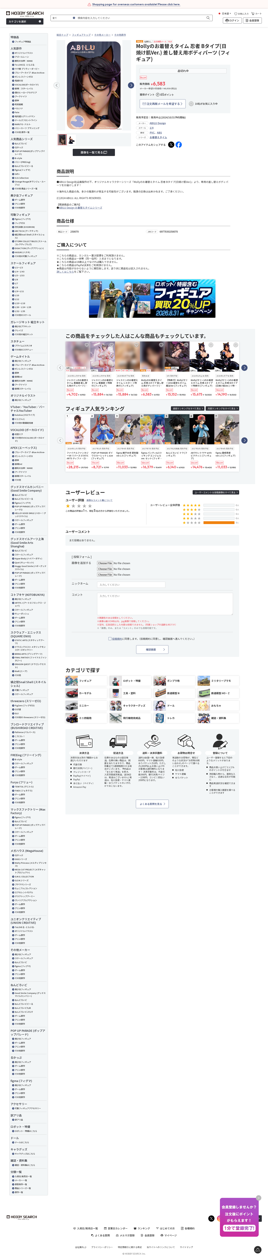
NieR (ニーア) (21, 671)
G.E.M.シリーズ (22, 880)
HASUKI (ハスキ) (22, 252)
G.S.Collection (22, 177)
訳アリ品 (19, 1119)
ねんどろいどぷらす (24, 1011)
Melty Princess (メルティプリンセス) (31, 864)
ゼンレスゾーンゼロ (24, 76)
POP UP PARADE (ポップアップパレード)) (30, 508)
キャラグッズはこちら (25, 1153)
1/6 (16, 279)
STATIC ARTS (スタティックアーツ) (29, 642)
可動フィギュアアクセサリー (28, 1108)
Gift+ (17, 173)
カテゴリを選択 (17, 21)
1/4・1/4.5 (19, 271)
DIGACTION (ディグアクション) (29, 248)
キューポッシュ (22, 613)
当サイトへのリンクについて (161, 1247)
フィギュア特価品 (23, 41)
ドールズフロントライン (26, 120)
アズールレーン (22, 56)
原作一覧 (19, 1192)
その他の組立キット (24, 334)
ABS (159, 132)
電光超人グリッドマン (25, 116)
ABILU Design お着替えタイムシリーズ (80, 207)
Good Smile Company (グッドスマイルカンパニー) (30, 995)
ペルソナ (19, 108)
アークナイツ (21, 96)
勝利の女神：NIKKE (24, 60)
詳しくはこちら (65, 271)
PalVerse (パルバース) (25, 732)
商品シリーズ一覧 (23, 1188)
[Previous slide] (57, 85)
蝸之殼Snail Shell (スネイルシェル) (30, 236)
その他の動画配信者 (24, 422)
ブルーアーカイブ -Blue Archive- (30, 72)
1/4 (151, 128)
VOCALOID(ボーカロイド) (27, 84)
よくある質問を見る (151, 804)
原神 (17, 100)
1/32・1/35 (20, 311)
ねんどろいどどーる (24, 166)
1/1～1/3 (19, 267)
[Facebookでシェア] (179, 145)
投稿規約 (117, 639)
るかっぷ (19, 147)
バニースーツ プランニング (27, 128)
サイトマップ (186, 1247)
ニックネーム (80, 583)
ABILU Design (158, 123)
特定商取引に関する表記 (130, 1247)
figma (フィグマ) (23, 219)
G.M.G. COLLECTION (24, 876)
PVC (152, 132)
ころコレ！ (20, 736)
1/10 (17, 295)
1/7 (16, 283)
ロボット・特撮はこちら (26, 1130)
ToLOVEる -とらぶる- (25, 927)
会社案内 (79, 1247)
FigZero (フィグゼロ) (25, 705)
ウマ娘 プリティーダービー (27, 68)
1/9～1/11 (19, 291)
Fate (17, 112)
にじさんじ (20, 418)
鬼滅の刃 (19, 80)
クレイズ (19, 330)
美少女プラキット (23, 326)
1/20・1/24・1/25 (23, 307)
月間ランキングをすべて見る (222, 408)
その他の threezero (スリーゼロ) (30, 717)
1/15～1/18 (20, 303)
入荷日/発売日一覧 (23, 1176)
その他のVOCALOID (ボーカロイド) (29, 439)
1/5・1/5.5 (19, 275)
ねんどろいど (21, 143)
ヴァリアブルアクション (26, 900)
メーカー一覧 (21, 1180)
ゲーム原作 (20, 199)
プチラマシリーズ (23, 884)
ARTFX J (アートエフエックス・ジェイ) (30, 604)
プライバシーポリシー (102, 1247)
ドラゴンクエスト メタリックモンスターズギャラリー (30, 648)
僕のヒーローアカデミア (26, 92)
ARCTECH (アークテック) (26, 230)
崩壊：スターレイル (24, 88)
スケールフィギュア (24, 520)
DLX (17, 713)
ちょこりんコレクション (26, 888)
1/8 (16, 287)
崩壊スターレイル (23, 388)
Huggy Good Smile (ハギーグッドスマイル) (30, 568)
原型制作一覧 (21, 1184)
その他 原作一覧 (22, 132)
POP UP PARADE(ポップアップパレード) (30, 153)
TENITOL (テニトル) (24, 786)
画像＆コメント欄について (100, 500)
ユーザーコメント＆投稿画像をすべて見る (215, 492)
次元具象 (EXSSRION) (25, 226)
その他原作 (20, 207)
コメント (77, 595)
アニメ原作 (20, 203)
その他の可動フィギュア (26, 256)
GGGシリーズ (21, 859)
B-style (18, 158)
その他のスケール (23, 315)
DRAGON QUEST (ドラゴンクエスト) (30, 666)
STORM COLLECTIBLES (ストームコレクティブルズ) (30, 243)
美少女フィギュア (23, 360)
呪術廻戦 (19, 104)
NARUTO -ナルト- (23, 124)
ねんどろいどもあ (23, 1007)
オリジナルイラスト (24, 52)
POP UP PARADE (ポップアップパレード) (30, 574)
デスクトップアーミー (25, 896)
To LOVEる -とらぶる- (25, 64)
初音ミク (19, 434)
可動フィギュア (22, 690)
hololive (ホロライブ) (25, 414)
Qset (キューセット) (24, 562)
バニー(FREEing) (22, 161)
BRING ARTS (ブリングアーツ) (28, 653)
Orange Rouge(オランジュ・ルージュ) (30, 183)
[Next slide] (131, 85)
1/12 (17, 299)
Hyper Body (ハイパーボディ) (28, 558)
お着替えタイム (158, 137)
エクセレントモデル (24, 892)
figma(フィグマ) (22, 169)
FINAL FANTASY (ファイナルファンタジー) (31, 659)
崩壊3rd (18, 376)
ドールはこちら (22, 1142)
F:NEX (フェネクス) (23, 790)
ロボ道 (18, 709)
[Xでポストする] (171, 145)
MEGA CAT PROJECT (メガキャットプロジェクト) (30, 871)
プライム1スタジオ (23, 345)
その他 (18, 479)
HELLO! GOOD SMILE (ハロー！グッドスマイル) (30, 515)
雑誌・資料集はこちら (25, 1165)
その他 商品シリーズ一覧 (26, 188)
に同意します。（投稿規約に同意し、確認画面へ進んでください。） (154, 638)
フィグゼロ (20, 223)
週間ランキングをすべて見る (187, 408)
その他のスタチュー (24, 349)
